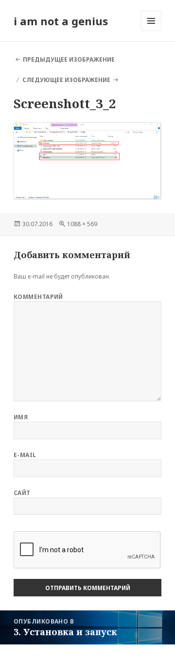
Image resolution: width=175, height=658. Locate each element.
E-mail (25, 455)
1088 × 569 (82, 224)
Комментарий (38, 297)
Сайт (22, 493)
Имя (21, 417)
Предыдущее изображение (69, 59)
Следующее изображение (66, 80)
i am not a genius (61, 21)
